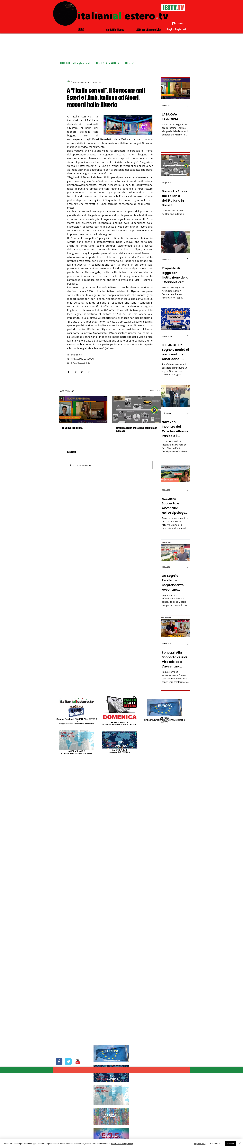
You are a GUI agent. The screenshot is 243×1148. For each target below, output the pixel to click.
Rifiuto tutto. (215, 1143)
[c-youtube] (77, 1061)
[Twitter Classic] (68, 1061)
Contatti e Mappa (115, 30)
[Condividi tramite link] (89, 372)
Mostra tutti (155, 390)
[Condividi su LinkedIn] (82, 372)
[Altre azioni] (151, 82)
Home (81, 29)
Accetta (230, 1143)
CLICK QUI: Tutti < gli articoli (74, 63)
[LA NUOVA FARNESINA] (83, 409)
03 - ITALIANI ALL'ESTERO (78, 363)
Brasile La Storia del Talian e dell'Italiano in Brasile (136, 430)
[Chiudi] (239, 1143)
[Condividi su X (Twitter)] (75, 372)
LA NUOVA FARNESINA (72, 428)
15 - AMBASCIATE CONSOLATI (80, 358)
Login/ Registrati (176, 29)
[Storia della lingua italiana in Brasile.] (136, 409)
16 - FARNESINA (74, 354)
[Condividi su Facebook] (68, 372)
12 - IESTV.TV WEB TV (107, 63)
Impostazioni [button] (199, 1143)
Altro (127, 63)
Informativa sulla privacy (122, 1143)
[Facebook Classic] (59, 1061)
